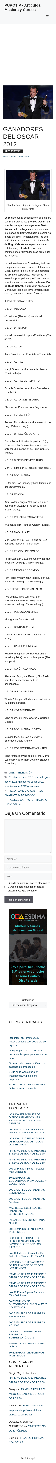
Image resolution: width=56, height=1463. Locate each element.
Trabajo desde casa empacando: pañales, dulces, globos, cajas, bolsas (27, 1410)
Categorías (28, 1000)
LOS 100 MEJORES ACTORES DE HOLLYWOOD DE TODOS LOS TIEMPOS (26, 1141)
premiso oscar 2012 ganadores (21, 786)
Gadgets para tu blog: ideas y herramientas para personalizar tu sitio (28, 1054)
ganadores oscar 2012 (30, 781)
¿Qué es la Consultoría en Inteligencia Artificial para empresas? (23, 1076)
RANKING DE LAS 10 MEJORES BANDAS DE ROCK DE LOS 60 (27, 1161)
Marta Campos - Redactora (16, 156)
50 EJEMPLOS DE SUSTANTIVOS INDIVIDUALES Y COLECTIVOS (28, 1180)
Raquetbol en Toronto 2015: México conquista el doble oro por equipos (28, 1042)
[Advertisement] (28, 53)
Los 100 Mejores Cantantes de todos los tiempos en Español (26, 1131)
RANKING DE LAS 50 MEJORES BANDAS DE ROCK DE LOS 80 (27, 1394)
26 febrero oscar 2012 (21, 777)
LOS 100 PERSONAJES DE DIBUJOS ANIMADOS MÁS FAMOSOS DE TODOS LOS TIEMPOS (25, 1119)
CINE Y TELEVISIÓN (12, 151)
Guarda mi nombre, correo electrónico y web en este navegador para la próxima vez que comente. (29, 887)
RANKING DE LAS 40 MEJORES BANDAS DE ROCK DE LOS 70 (27, 1152)
